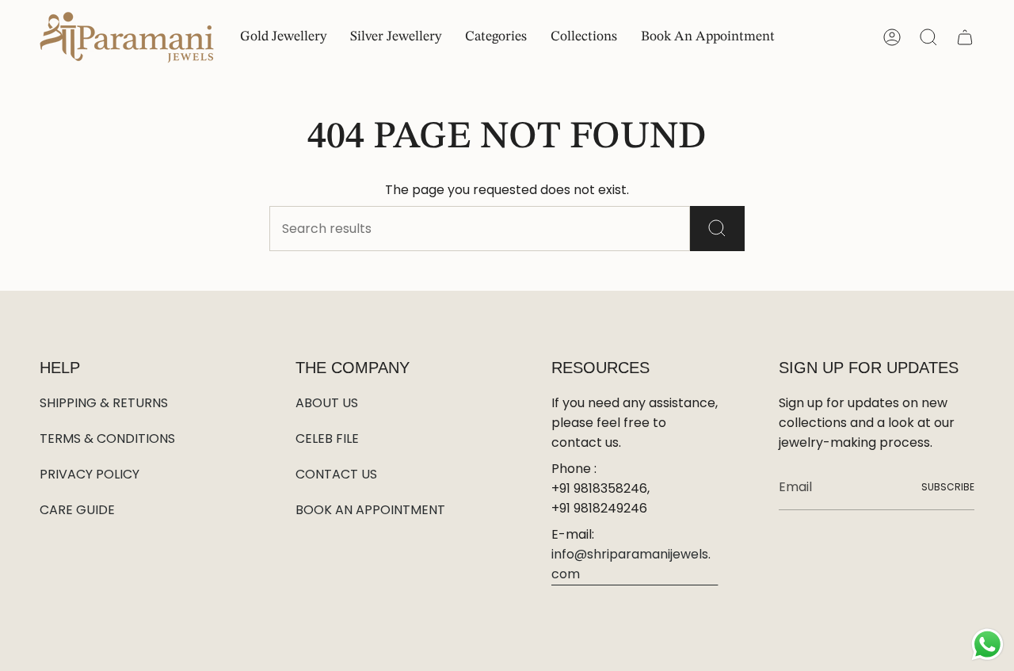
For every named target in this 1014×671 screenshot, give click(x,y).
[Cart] (965, 37)
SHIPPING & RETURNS (104, 403)
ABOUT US (326, 403)
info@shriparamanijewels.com (631, 564)
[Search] (717, 228)
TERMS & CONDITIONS (107, 438)
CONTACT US (336, 474)
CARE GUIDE (77, 510)
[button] (496, 37)
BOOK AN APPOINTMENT (370, 510)
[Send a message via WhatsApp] (987, 644)
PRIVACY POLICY (89, 474)
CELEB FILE (327, 438)
